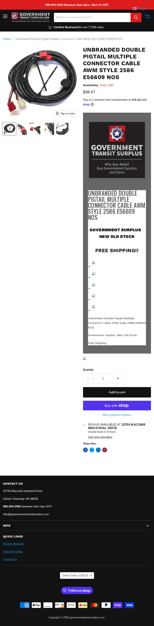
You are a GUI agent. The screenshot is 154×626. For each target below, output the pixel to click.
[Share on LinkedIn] (98, 450)
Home (7, 39)
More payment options (117, 414)
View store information (100, 437)
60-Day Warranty (13, 543)
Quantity (88, 369)
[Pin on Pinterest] (104, 450)
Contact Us (10, 559)
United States (75, 575)
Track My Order (13, 551)
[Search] (136, 17)
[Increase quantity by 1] (118, 378)
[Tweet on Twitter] (91, 450)
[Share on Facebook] (85, 450)
